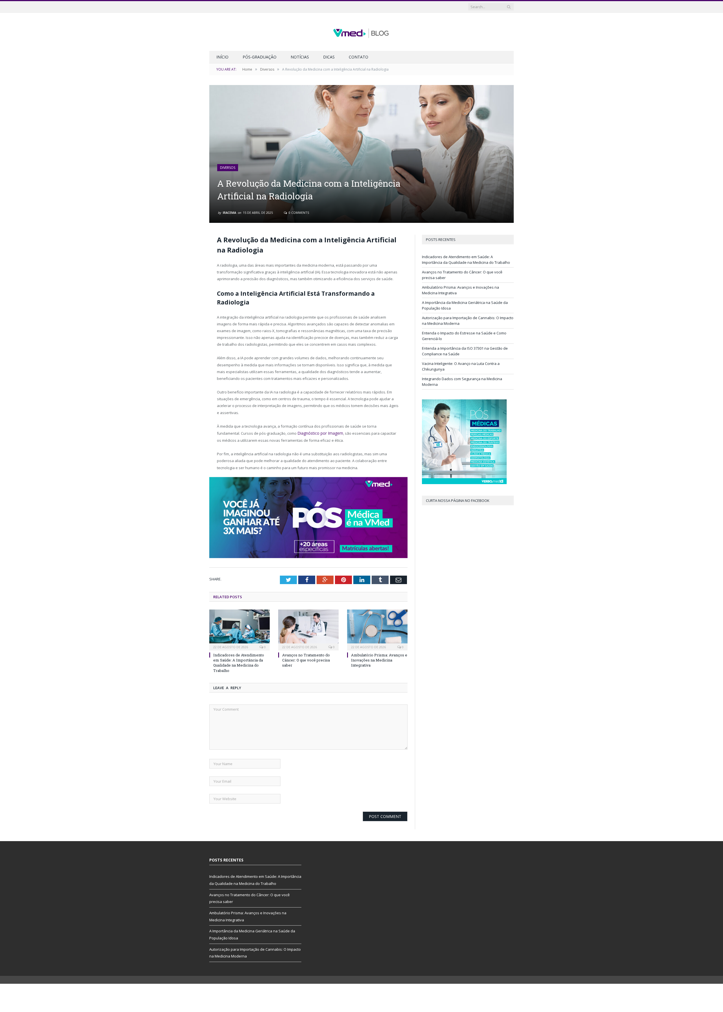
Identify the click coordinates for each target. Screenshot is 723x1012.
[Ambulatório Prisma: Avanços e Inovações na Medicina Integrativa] (377, 628)
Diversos (227, 167)
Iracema (229, 212)
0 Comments (298, 212)
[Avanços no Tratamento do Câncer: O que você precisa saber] (308, 628)
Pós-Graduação (259, 57)
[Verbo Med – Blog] (361, 32)
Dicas (329, 57)
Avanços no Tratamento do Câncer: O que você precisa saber (306, 659)
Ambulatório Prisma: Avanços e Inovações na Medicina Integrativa (379, 659)
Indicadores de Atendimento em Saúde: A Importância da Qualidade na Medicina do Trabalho (238, 662)
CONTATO (358, 57)
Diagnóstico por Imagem (318, 433)
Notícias (300, 57)
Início (222, 57)
